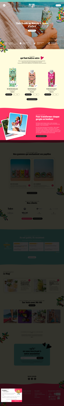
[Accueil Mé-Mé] (32, 5)
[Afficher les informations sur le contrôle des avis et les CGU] (10, 248)
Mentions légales (30, 404)
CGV (27, 404)
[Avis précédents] (12, 246)
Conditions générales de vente (40, 394)
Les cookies (24, 404)
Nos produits (32, 30)
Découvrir (32, 305)
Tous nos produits (32, 99)
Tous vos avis (32, 257)
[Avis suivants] (60, 246)
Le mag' (36, 395)
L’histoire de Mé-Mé (41, 136)
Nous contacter (37, 397)
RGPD (35, 404)
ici (42, 361)
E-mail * (23, 358)
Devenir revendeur (26, 218)
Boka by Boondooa (39, 404)
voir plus (22, 246)
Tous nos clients (38, 218)
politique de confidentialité (36, 361)
